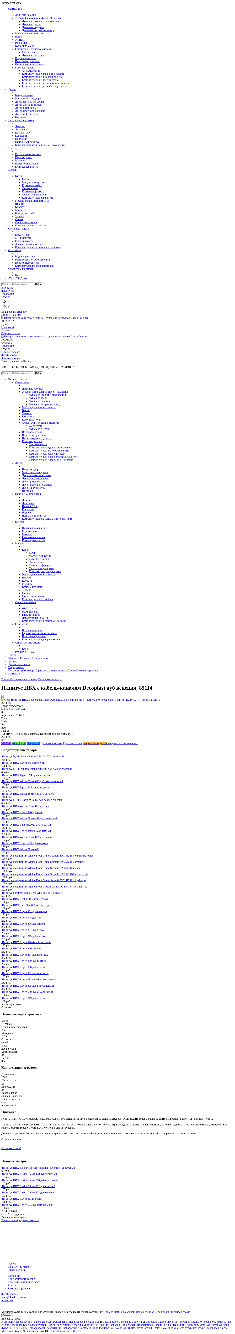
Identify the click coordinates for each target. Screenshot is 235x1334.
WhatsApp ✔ (19, 743)
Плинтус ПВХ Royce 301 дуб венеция (24, 911)
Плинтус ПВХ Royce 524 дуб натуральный (27, 1204)
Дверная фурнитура (26, 114)
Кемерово (21, 311)
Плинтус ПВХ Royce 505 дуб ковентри (25, 843)
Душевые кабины (25, 14)
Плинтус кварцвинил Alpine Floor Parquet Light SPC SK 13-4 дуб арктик (44, 886)
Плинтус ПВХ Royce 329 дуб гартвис (24, 960)
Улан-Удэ (179, 1327)
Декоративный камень (28, 244)
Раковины (21, 42)
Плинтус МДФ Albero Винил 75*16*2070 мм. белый (33, 756)
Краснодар (16, 1324)
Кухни (26, 179)
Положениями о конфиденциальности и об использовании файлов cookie (147, 1311)
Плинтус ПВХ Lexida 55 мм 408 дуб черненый (29, 1173)
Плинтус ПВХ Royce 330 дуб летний (24, 967)
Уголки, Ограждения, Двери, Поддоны (38, 18)
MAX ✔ (6, 743)
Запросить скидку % (95, 743)
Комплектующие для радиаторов (34, 265)
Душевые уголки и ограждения (40, 21)
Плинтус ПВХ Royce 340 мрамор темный (26, 830)
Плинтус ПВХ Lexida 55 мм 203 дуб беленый (28, 1192)
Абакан (8, 1321)
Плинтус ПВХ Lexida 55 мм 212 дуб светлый (28, 1186)
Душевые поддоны (33, 27)
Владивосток (110, 1321)
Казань (195, 1321)
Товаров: (7, 327)
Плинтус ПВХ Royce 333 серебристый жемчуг (29, 979)
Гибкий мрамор (24, 241)
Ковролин (21, 135)
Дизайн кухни (40, 658)
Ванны (19, 36)
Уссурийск (191, 1327)
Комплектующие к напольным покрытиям (40, 145)
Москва (78, 1324)
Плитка (12, 148)
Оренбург (212, 1324)
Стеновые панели (18, 228)
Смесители (28, 52)
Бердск (61, 1321)
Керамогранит (23, 157)
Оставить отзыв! (11, 1148)
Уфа (200, 1327)
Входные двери (24, 95)
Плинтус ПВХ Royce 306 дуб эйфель (23, 923)
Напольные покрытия (21, 120)
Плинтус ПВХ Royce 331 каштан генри (25, 973)
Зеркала (19, 216)
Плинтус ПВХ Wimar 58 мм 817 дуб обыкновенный (32, 781)
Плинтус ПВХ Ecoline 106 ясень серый (25, 898)
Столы (19, 219)
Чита (41, 1331)
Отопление (14, 250)
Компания (14, 1275)
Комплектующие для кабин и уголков (44, 86)
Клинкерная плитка (26, 166)
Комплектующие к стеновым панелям (37, 247)
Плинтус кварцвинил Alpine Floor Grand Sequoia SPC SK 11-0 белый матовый (48, 855)
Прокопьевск (69, 1327)
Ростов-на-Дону (89, 1327)
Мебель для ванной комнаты (32, 33)
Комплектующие (25, 67)
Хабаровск (212, 1327)
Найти (38, 284)
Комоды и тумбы (25, 213)
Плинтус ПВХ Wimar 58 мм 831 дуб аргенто (28, 793)
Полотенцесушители (27, 61)
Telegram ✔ (33, 743)
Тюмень (165, 1327)
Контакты (14, 673)
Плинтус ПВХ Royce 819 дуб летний (24, 998)
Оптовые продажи (87, 670)
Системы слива (31, 70)
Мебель (12, 169)
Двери (12, 89)
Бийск (69, 1321)
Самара (118, 1327)
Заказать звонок (10, 358)
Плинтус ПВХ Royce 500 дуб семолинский (27, 991)
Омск (203, 1324)
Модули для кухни (33, 182)
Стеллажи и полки (26, 222)
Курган (42, 1324)
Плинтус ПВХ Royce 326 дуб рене (22, 812)
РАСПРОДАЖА (17, 278)
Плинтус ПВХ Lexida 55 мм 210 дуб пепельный (30, 1180)
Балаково (41, 1321)
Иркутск (183, 1321)
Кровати (20, 206)
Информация (16, 667)
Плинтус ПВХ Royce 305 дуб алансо (23, 917)
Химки (18, 1331)
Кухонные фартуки (33, 191)
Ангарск (18, 1321)
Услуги (12, 654)
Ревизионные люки (26, 163)
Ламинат (20, 126)
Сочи (147, 1327)
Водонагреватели (25, 58)
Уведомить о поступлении (122, 743)
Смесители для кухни (34, 194)
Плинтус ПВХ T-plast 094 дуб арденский (26, 775)
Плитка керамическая (28, 154)
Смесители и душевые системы (33, 48)
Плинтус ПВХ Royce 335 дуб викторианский (28, 985)
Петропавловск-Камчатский (44, 1327)
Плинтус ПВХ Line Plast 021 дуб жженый (26, 824)
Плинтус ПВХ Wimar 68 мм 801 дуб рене (26, 806)
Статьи (71, 670)
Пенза (15, 1327)
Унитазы (20, 39)
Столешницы (30, 188)
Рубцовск (104, 1327)
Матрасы (20, 210)
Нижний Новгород (109, 1324)
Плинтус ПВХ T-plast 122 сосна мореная (26, 787)
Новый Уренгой (162, 1324)
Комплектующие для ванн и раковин (43, 73)
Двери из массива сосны (29, 101)
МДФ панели (23, 237)
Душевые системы (33, 55)
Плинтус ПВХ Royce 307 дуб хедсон (23, 929)
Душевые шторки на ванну (38, 30)
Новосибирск (145, 1324)
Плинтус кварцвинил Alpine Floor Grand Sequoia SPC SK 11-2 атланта (43, 861)
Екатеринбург (166, 1321)
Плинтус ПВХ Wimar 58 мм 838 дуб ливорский (30, 818)
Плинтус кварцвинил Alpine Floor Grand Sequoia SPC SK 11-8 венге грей (45, 874)
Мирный (68, 1324)
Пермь (23, 1327)
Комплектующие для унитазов (40, 79)
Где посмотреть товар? (21, 670)
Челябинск (31, 1331)
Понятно (7, 1315)
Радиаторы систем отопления (32, 259)
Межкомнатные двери (28, 98)
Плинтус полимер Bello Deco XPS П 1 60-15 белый (32, 892)
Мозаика (20, 160)
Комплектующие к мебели (30, 225)
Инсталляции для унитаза (30, 64)
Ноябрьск (190, 1324)
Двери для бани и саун (28, 104)
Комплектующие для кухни (38, 197)
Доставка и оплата (19, 664)
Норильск (179, 1324)
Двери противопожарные (30, 110)
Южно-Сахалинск (59, 1331)
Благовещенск (82, 1321)
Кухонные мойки (25, 45)
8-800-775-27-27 (10, 355)
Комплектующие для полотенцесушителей (47, 83)
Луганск (54, 1324)
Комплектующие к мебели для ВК (42, 76)
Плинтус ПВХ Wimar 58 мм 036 (20, 849)
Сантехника (15, 8)
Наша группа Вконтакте (15, 1223)
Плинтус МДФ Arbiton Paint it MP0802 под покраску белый (37, 768)
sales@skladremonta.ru (13, 1297)
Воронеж (137, 1321)
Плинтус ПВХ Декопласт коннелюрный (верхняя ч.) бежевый (38, 1167)
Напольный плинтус (27, 141)
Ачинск (28, 1321)
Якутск (77, 1331)
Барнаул (52, 1321)
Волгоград (125, 1321)
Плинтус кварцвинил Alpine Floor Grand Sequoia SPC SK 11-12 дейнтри (44, 880)
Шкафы (19, 203)
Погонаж (20, 117)
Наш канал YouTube (13, 1226)
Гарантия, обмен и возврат (51, 670)
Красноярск (30, 1324)
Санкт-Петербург (133, 1327)
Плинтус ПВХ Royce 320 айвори (21, 948)
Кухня (18, 175)
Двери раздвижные (26, 107)
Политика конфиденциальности (20, 1220)
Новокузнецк (128, 1324)
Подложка (21, 138)
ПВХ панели (22, 234)
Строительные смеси (20, 268)
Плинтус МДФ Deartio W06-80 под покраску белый (32, 799)
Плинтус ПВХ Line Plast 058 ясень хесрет (26, 905)
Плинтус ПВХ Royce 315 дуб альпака (24, 936)
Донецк (150, 1321)
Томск (156, 1327)
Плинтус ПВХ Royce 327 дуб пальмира (25, 954)
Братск (95, 1321)
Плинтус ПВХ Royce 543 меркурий (23, 762)
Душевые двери (31, 24)
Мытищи (88, 1324)
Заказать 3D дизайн (19, 658)
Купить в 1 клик (72, 743)
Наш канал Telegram (13, 1229)
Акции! (12, 661)
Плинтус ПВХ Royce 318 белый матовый (26, 942)
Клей (18, 275)
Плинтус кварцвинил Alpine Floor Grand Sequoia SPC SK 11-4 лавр (41, 868)
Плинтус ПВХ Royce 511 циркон (21, 1198)
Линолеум (21, 129)
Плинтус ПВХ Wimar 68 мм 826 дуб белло (27, 837)
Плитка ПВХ (23, 132)
